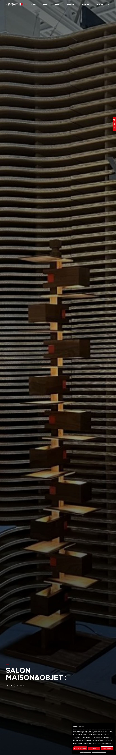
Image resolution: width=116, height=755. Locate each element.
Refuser (94, 748)
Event (45, 4)
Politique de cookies (85, 752)
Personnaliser (107, 748)
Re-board (70, 4)
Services (99, 4)
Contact (114, 125)
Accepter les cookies (80, 748)
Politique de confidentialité (99, 752)
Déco (57, 4)
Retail (33, 4)
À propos (85, 4)
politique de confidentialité (100, 743)
